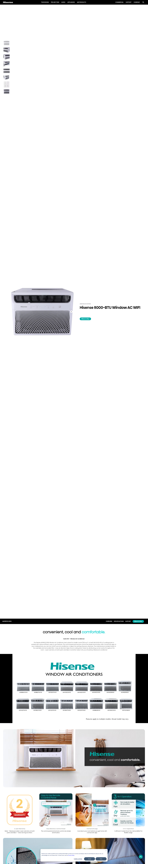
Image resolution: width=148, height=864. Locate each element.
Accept (89, 858)
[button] (85, 319)
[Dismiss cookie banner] (106, 851)
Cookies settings (78, 858)
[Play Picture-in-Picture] (143, 721)
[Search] (143, 2)
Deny (101, 858)
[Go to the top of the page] (141, 857)
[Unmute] (5, 721)
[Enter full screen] (146, 721)
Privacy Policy (71, 855)
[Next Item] (71, 312)
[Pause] (2, 721)
